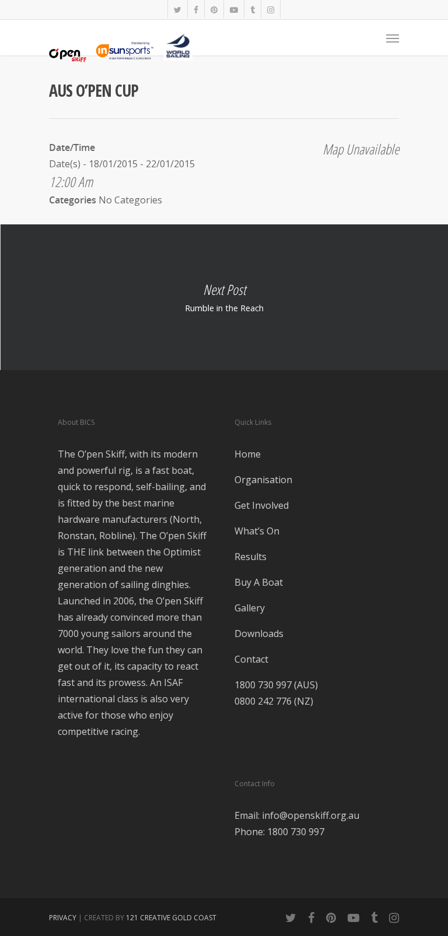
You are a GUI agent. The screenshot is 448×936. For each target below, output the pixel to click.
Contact (251, 659)
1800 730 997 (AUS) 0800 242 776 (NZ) (276, 693)
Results (251, 556)
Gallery (250, 607)
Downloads (259, 633)
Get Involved (262, 505)
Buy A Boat (259, 582)
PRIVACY (62, 918)
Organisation (263, 479)
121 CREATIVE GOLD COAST (171, 918)
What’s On (257, 531)
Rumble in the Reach (224, 297)
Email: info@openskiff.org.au (297, 815)
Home (248, 454)
